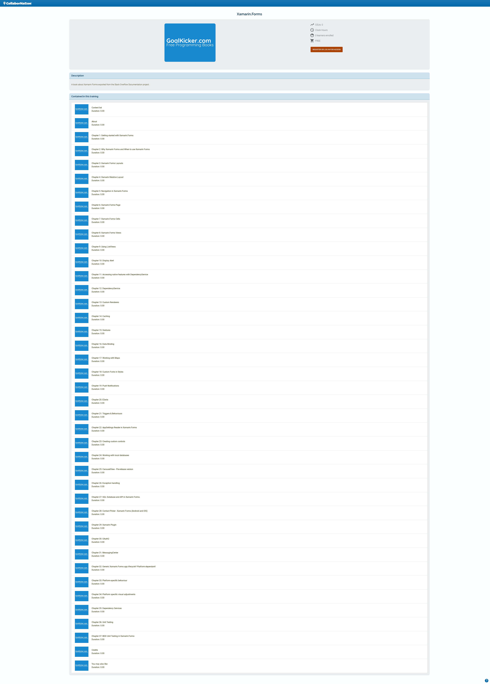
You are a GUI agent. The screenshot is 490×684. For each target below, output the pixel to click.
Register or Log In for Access (327, 49)
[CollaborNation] (17, 3)
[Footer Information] (487, 681)
